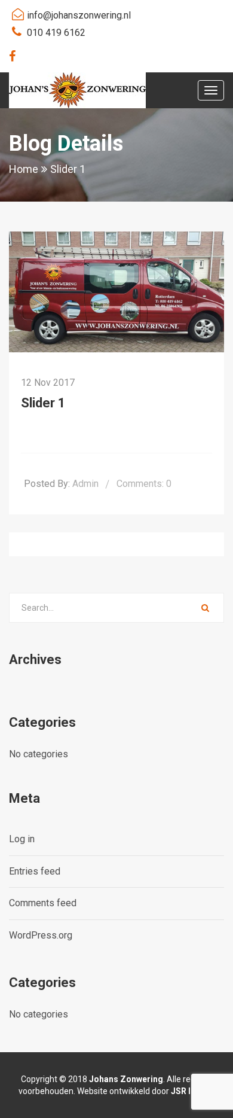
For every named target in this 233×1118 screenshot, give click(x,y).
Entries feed (34, 871)
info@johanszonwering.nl (79, 15)
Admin (85, 483)
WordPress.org (40, 935)
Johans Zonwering (126, 1079)
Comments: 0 (143, 483)
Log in (22, 839)
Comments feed (42, 903)
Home (23, 169)
